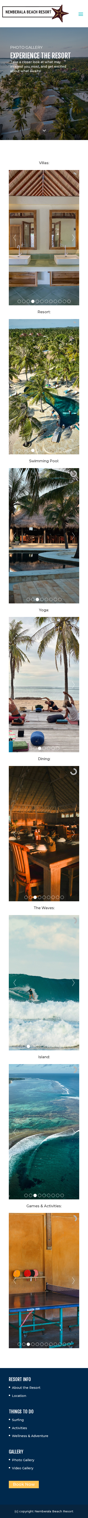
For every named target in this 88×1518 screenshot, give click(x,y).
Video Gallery (22, 1468)
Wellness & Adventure (30, 1436)
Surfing (18, 1420)
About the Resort (26, 1388)
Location (19, 1396)
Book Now (24, 1484)
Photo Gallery (23, 1460)
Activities (19, 1428)
